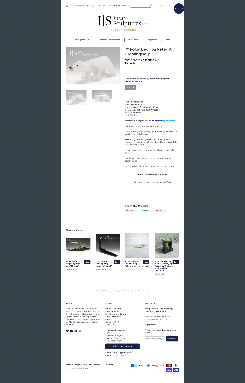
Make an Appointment (122, 346)
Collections (106, 291)
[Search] (150, 6)
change (90, 6)
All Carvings (115, 291)
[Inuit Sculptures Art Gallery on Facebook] (71, 331)
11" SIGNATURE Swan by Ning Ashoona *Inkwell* (104, 263)
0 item (159, 6)
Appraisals (152, 40)
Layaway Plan (168, 120)
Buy (87, 262)
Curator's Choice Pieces (109, 40)
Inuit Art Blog (107, 364)
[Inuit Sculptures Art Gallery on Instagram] (76, 331)
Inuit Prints (133, 40)
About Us (69, 364)
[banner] (122, 22)
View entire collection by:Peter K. (142, 61)
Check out (167, 6)
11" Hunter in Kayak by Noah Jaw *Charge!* (73, 263)
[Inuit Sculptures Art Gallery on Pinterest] (80, 331)
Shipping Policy (81, 364)
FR (71, 6)
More (168, 40)
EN (67, 6)
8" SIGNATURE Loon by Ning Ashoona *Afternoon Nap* (137, 263)
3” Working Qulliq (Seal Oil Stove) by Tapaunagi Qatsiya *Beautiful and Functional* (164, 266)
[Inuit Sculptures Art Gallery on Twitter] (67, 331)
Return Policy (94, 364)
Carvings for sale (82, 40)
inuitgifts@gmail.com (121, 352)
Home (98, 291)
